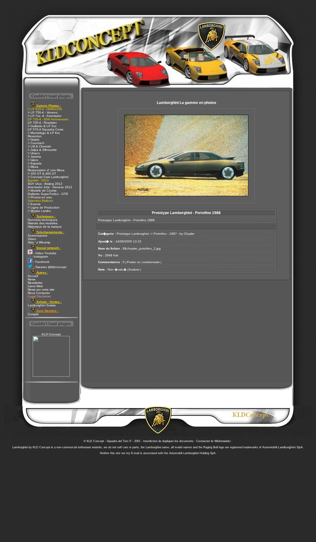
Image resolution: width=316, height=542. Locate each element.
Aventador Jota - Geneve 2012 (50, 187)
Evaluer (134, 269)
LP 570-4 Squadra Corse (46, 129)
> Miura (33, 166)
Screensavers (37, 235)
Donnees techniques (42, 219)
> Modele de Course (42, 190)
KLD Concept (51, 334)
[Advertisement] (158, 497)
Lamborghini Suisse (42, 305)
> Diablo (34, 139)
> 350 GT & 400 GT (42, 173)
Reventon (35, 136)
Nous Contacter (39, 293)
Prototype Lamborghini (133, 233)
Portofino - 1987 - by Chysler (174, 233)
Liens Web (35, 286)
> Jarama (34, 156)
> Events (34, 204)
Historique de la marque (45, 226)
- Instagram (39, 256)
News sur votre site (41, 289)
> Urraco (34, 153)
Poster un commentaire (143, 262)
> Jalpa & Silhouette (42, 149)
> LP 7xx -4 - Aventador (44, 116)
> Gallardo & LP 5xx (42, 126)
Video (32, 239)
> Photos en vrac (40, 197)
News (31, 279)
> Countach (36, 143)
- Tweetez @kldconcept (49, 267)
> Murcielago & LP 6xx (44, 132)
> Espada (35, 163)
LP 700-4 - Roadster (42, 122)
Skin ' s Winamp (39, 242)
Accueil (33, 276)
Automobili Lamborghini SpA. (283, 447)
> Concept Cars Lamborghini (48, 177)
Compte (33, 314)
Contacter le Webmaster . (214, 441)
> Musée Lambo (39, 211)
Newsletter (35, 282)
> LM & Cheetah (39, 146)
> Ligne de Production (44, 207)
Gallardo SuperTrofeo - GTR (48, 194)
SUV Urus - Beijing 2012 (45, 183)
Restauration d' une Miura (46, 170)
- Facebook (40, 261)
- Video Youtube (44, 253)
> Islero (33, 160)
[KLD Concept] (51, 375)
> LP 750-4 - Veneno (43, 112)
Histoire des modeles (42, 223)
